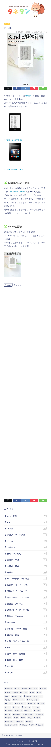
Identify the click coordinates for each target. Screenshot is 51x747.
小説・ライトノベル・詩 (26, 641)
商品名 (7, 23)
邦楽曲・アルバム (26, 604)
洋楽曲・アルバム (26, 616)
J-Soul (16, 692)
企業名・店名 (26, 566)
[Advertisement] (25, 392)
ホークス (19, 710)
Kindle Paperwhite (13, 140)
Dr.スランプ (34, 688)
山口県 (38, 718)
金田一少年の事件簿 (11, 725)
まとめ (26, 672)
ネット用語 (26, 516)
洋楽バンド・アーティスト (26, 610)
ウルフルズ (9, 703)
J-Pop (8, 692)
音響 (32, 725)
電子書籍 (18, 285)
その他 (26, 666)
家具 (30, 718)
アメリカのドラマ (33, 700)
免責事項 (34, 741)
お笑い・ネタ (26, 560)
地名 (26, 647)
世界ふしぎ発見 (29, 714)
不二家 (8, 714)
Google (44, 688)
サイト (8, 707)
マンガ (26, 528)
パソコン (36, 707)
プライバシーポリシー (20, 741)
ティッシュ (27, 707)
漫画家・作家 (26, 635)
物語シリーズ (10, 721)
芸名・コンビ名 (26, 554)
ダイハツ (16, 707)
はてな (8, 700)
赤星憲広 (20, 721)
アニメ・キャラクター (26, 535)
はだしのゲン (38, 696)
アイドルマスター (19, 700)
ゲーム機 (32, 703)
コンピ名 (41, 703)
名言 (17, 718)
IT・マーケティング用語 (26, 579)
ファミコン (9, 710)
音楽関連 (26, 622)
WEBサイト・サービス (26, 585)
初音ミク (8, 718)
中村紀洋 (40, 714)
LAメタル (24, 692)
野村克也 (29, 721)
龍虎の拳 (40, 725)
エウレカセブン (21, 703)
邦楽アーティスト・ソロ (26, 597)
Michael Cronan (18, 192)
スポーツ (26, 547)
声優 (23, 718)
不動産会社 (17, 714)
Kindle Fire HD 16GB (14, 169)
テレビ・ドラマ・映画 (26, 629)
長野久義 (24, 725)
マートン (28, 710)
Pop (40, 692)
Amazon (29, 96)
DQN (25, 688)
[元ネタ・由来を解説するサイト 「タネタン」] (25, 16)
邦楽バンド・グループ (26, 591)
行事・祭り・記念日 (26, 654)
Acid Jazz (9, 688)
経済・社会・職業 (26, 660)
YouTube (28, 696)
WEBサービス (17, 696)
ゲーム (26, 541)
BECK (18, 688)
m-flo (33, 692)
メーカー (37, 710)
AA (26, 522)
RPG (7, 696)
